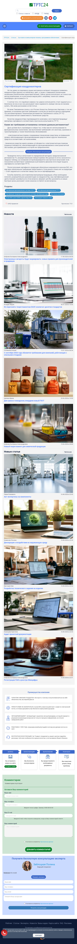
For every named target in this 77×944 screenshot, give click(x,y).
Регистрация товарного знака (43, 197)
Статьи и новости (24, 13)
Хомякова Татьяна (10, 540)
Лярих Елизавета (9, 494)
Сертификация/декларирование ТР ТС (49, 190)
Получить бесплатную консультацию (39, 152)
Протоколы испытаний (57, 194)
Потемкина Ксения (10, 350)
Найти (57, 11)
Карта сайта (54, 923)
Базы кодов (43, 923)
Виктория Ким (8, 586)
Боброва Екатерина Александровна (16, 256)
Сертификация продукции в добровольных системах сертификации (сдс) (27, 194)
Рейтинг (9, 923)
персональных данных (46, 842)
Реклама (68, 923)
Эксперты (24, 923)
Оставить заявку (10, 766)
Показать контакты (38, 877)
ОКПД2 (36, 13)
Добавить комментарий (38, 849)
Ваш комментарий (10, 823)
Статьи (16, 923)
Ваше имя (7, 793)
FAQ (61, 923)
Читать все (68, 214)
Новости (33, 923)
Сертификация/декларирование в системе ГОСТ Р (20, 190)
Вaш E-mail (8, 812)
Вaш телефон (9, 801)
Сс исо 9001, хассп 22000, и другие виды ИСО (19, 197)
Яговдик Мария (9, 304)
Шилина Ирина (9, 398)
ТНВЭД (46, 13)
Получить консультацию (38, 908)
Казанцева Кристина (11, 632)
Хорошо (38, 935)
